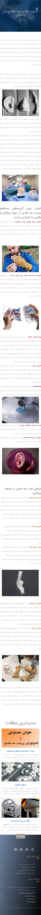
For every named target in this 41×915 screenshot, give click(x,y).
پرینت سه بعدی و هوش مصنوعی (20, 750)
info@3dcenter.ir (30, 896)
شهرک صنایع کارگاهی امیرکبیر (26, 870)
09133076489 (30, 902)
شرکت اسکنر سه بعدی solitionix (25, 873)
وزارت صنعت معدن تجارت (27, 864)
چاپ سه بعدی (36, 40)
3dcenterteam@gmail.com (27, 893)
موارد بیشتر (20, 836)
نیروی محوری (20, 784)
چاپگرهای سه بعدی (12, 632)
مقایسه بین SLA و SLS (20, 820)
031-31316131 (31, 899)
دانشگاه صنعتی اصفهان (28, 867)
